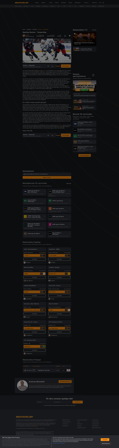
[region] (59, 441)
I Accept (105, 439)
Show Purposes (106, 443)
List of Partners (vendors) (59, 443)
